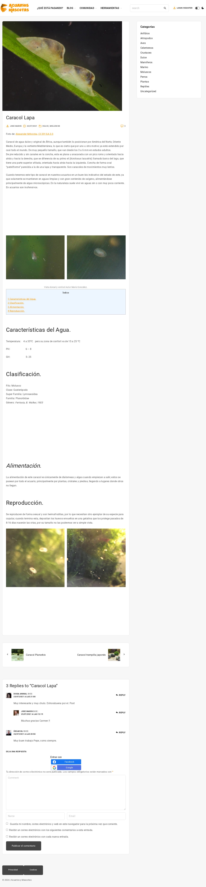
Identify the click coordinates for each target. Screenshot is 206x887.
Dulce (46, 126)
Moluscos (55, 126)
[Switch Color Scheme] (202, 8)
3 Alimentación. (16, 307)
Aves (143, 43)
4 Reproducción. (16, 311)
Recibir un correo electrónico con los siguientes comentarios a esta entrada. (51, 830)
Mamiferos (146, 62)
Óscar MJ (18, 731)
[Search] (165, 8)
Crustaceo (146, 52)
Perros (143, 76)
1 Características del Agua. (22, 299)
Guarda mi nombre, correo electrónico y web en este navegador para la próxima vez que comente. (64, 824)
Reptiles (144, 86)
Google (69, 767)
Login (180, 8)
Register (187, 8)
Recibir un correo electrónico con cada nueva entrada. (39, 836)
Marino (144, 67)
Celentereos (146, 47)
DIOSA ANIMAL (20, 694)
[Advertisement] (66, 214)
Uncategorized (148, 91)
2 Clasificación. (16, 303)
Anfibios (145, 33)
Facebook (69, 762)
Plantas (144, 81)
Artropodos (146, 38)
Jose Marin (27, 711)
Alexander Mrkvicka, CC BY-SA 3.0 (34, 134)
